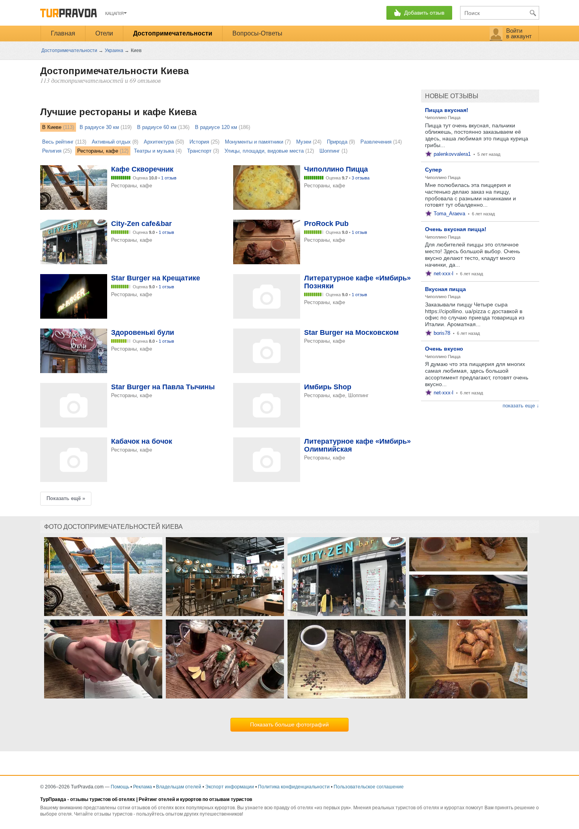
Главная (63, 33)
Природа (337, 142)
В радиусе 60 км (156, 127)
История (199, 142)
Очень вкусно (444, 348)
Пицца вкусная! (446, 110)
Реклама (142, 787)
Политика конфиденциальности (294, 787)
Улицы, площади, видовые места (264, 151)
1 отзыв (168, 178)
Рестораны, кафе (97, 151)
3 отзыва (360, 178)
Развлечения (376, 142)
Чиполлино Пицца (442, 117)
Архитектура (159, 142)
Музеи (303, 142)
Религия (51, 151)
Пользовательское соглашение (369, 787)
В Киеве (51, 127)
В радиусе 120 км (216, 127)
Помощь (120, 787)
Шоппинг (329, 151)
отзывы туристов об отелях (102, 799)
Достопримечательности (172, 33)
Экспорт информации (229, 787)
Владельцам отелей (178, 787)
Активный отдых (111, 142)
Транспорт (199, 151)
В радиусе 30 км (99, 127)
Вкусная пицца (445, 289)
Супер (433, 169)
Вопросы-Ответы (257, 33)
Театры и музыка (154, 151)
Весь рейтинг (58, 142)
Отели (104, 33)
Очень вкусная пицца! (455, 229)
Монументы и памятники (254, 142)
